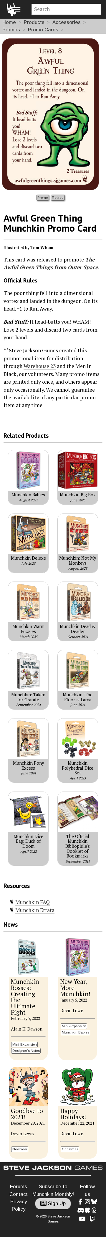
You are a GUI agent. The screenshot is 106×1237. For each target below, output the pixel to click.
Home (9, 22)
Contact (18, 1194)
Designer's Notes (26, 1050)
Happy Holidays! (73, 1114)
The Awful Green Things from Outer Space (51, 263)
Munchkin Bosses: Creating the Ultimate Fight (25, 997)
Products (34, 22)
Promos (11, 30)
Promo (42, 197)
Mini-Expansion (24, 1044)
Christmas (70, 1149)
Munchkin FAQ (32, 902)
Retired (58, 197)
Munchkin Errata (34, 910)
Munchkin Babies (75, 1032)
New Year (19, 1149)
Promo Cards (43, 30)
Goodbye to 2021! (27, 1114)
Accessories (66, 22)
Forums (18, 1186)
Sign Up (56, 1203)
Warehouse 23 (40, 366)
